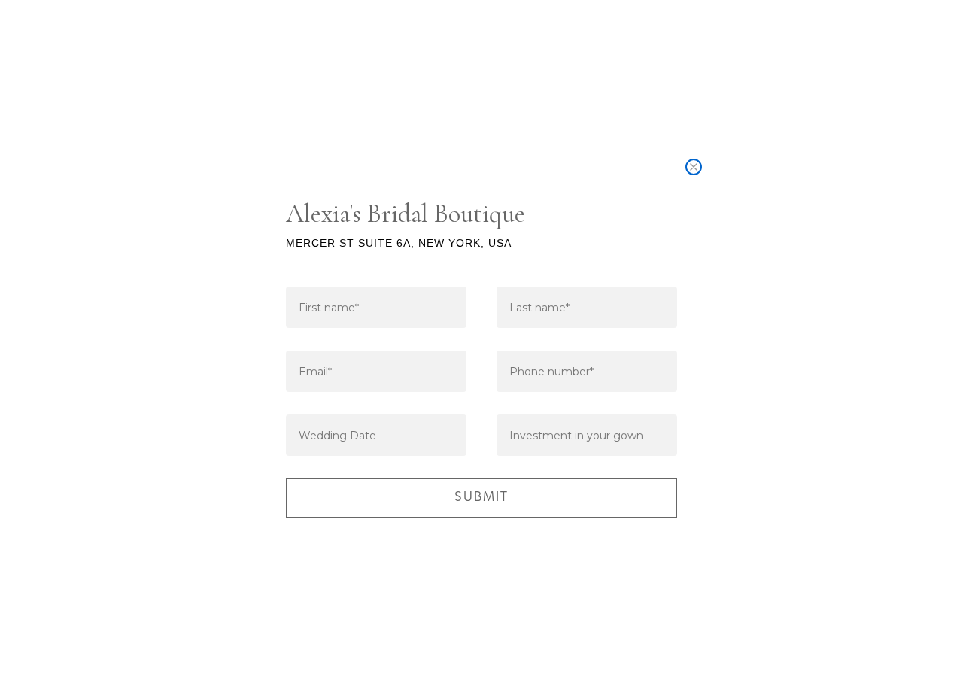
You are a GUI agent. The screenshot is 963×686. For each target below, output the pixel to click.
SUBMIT (481, 498)
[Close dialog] (693, 167)
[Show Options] (662, 435)
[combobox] (582, 435)
